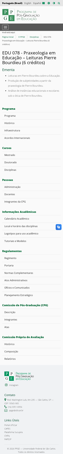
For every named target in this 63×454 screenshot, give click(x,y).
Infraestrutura (12, 130)
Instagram (13, 385)
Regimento (10, 258)
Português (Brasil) (12, 3)
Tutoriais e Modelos (15, 241)
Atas (7, 327)
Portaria (8, 265)
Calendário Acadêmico (17, 218)
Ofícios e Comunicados (17, 287)
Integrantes (10, 319)
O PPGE (21, 37)
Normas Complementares (18, 273)
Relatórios (10, 358)
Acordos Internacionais (17, 138)
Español (37, 3)
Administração (12, 187)
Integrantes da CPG (15, 201)
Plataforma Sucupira (13, 432)
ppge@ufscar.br (15, 410)
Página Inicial (7, 37)
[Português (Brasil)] (21, 15)
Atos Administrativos (15, 280)
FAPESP (7, 439)
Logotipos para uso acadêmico (21, 233)
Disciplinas (34, 37)
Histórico (9, 123)
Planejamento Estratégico (18, 295)
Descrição (9, 312)
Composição (11, 351)
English (27, 3)
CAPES (7, 428)
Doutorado (10, 162)
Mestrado (9, 155)
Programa (10, 115)
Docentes (10, 194)
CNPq (7, 435)
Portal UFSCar (10, 425)
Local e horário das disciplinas (21, 226)
